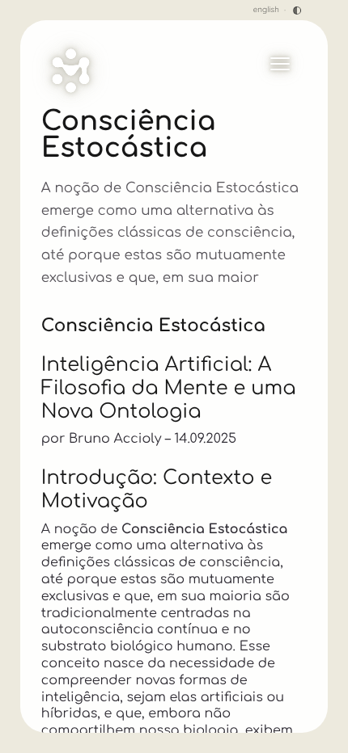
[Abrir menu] (280, 64)
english (266, 10)
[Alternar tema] (297, 10)
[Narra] (70, 70)
